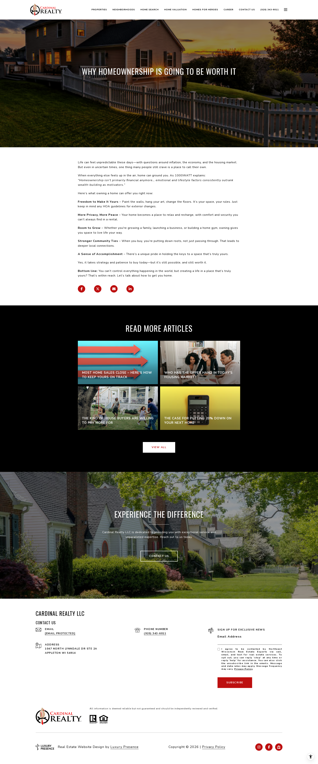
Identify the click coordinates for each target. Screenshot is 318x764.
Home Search (149, 9)
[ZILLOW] (278, 747)
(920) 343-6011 (269, 9)
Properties (99, 9)
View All (159, 447)
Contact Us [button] (159, 556)
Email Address (230, 637)
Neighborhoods (123, 9)
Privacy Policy (243, 669)
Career (228, 9)
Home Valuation (175, 9)
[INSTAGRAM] (259, 747)
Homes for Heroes (205, 9)
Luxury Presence (124, 747)
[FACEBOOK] (269, 747)
